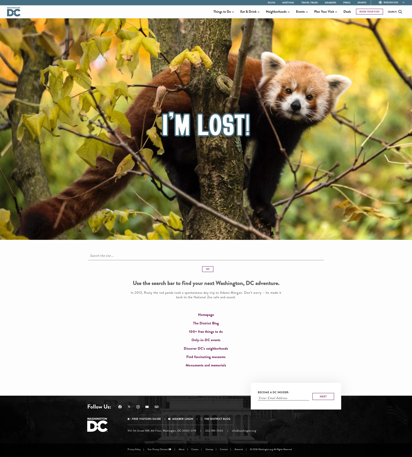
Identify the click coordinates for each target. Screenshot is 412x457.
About (181, 449)
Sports (362, 2)
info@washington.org (244, 431)
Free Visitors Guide (146, 419)
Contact (224, 449)
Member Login (182, 419)
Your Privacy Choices (157, 449)
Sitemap (209, 449)
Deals (347, 11)
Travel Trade (309, 2)
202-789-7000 (214, 431)
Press (347, 2)
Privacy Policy (134, 449)
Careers (195, 449)
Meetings (288, 2)
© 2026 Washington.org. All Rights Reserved (271, 449)
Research (239, 449)
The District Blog (217, 419)
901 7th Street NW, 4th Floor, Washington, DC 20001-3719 (162, 431)
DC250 (271, 2)
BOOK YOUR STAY (370, 11)
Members (330, 2)
